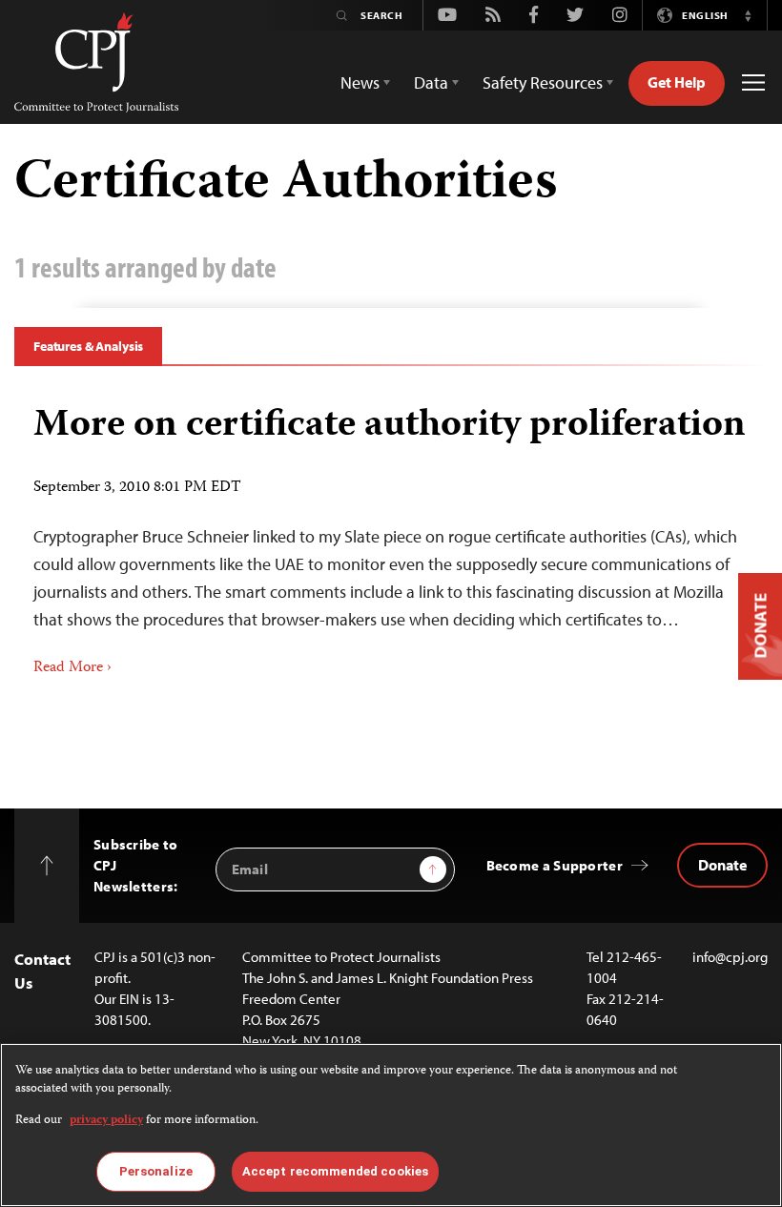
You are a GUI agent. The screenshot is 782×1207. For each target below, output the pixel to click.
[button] (748, 15)
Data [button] (431, 82)
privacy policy (106, 1121)
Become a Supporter (554, 865)
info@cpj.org (730, 957)
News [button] (360, 82)
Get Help (677, 82)
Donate (722, 864)
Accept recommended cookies (335, 1171)
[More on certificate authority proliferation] (391, 534)
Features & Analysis (88, 346)
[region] (391, 1125)
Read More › (72, 668)
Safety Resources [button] (543, 82)
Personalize (156, 1171)
